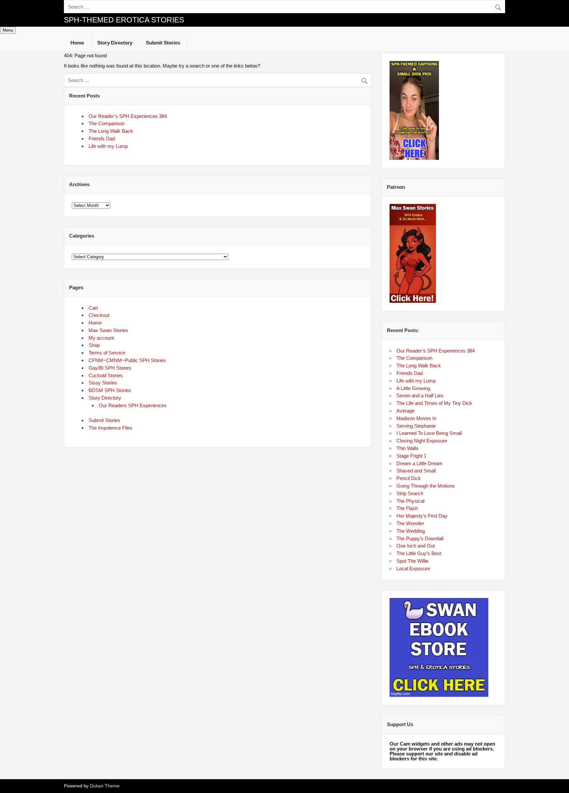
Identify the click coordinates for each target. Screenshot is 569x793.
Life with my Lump (108, 146)
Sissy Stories (103, 382)
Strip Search (409, 493)
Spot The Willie (412, 561)
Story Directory (114, 42)
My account (101, 338)
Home (77, 42)
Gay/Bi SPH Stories (110, 368)
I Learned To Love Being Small (429, 433)
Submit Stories (163, 42)
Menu (8, 30)
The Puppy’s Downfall (419, 538)
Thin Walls (407, 448)
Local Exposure (413, 568)
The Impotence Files (110, 428)
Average (405, 410)
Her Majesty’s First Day (421, 516)
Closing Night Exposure (421, 440)
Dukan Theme (105, 785)
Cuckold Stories (106, 375)
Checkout (99, 315)
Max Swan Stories (108, 330)
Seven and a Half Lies (420, 395)
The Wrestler (410, 523)
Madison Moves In (416, 418)
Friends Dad (102, 138)
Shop (94, 345)
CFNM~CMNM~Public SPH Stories (127, 360)
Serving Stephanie (416, 426)
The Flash (407, 508)
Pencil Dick (408, 478)
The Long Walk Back (111, 131)
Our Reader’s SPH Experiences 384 (128, 116)
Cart (93, 308)
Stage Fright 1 (411, 456)
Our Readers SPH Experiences (133, 405)
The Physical (410, 501)
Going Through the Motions (425, 486)
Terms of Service (107, 352)
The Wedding (410, 531)
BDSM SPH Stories (110, 390)
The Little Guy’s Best (418, 553)
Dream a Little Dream (419, 463)
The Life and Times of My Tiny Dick (434, 403)
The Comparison (106, 123)
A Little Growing (413, 388)
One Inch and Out (415, 546)
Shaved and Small (416, 470)
